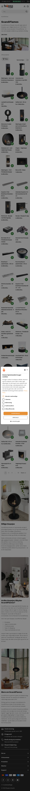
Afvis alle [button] (15, 417)
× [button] (27, 369)
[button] (15, 421)
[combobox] (25, 370)
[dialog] (15, 395)
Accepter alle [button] (15, 413)
